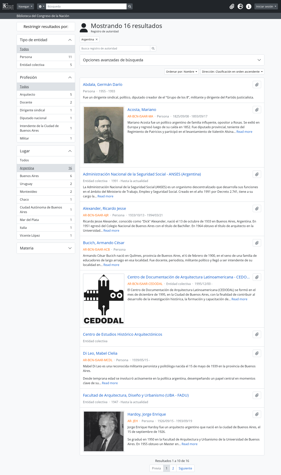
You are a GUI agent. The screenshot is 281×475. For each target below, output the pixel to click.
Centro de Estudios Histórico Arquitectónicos (122, 334)
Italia (46, 229)
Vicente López (46, 236)
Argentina (46, 169)
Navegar (24, 6)
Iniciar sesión (265, 6)
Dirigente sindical (46, 111)
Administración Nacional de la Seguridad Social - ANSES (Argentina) (142, 174)
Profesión (28, 77)
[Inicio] (9, 6)
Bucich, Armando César (103, 242)
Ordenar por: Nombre (180, 71)
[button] (232, 6)
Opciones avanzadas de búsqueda (113, 59)
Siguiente (185, 468)
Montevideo (46, 193)
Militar (46, 139)
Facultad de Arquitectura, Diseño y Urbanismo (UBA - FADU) (136, 395)
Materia (26, 248)
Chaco (46, 200)
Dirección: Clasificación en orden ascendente (231, 71)
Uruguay (46, 185)
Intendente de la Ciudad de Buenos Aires (46, 128)
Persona (46, 58)
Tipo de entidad (33, 39)
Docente (46, 103)
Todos (24, 49)
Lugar (25, 150)
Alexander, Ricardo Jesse (104, 208)
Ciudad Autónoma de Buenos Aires (46, 209)
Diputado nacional (46, 119)
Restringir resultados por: (46, 26)
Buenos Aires (46, 177)
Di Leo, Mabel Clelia (100, 353)
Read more (244, 132)
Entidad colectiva (46, 66)
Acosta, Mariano (142, 109)
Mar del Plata (46, 221)
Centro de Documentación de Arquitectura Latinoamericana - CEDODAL (189, 277)
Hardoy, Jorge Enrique (147, 414)
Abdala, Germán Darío (102, 84)
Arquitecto (46, 95)
